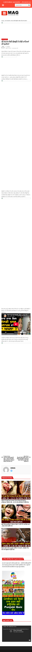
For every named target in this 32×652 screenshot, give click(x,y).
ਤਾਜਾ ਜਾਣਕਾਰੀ (7, 20)
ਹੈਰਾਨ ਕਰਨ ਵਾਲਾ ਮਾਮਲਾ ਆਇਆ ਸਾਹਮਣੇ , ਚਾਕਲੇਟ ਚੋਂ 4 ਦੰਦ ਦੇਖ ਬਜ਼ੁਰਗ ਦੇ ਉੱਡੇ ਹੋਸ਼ (15, 548)
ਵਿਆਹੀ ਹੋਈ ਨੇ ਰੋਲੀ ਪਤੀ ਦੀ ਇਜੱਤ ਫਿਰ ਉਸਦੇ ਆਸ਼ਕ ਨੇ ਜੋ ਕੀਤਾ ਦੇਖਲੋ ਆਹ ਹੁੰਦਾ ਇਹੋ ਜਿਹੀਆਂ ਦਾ (23, 459)
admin (8, 46)
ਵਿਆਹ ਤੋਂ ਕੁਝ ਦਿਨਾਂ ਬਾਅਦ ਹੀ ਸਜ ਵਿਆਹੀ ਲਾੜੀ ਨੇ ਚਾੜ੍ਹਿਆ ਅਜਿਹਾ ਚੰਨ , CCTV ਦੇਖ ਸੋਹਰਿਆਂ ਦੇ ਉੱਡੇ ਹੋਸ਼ (15, 501)
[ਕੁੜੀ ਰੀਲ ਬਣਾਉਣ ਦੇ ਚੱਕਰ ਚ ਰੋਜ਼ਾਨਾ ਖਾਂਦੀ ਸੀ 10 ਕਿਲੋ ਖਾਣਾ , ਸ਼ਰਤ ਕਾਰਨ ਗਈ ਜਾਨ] (16, 514)
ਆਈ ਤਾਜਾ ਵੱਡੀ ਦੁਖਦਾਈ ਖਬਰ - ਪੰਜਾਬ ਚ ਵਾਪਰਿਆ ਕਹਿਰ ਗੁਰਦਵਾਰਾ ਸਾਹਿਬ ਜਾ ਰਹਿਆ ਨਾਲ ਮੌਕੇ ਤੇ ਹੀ (8, 459)
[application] (16, 634)
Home (2, 20)
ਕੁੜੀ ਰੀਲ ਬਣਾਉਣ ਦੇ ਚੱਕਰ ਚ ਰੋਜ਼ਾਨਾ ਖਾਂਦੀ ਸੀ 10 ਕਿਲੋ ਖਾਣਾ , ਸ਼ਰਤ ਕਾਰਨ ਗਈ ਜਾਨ (15, 525)
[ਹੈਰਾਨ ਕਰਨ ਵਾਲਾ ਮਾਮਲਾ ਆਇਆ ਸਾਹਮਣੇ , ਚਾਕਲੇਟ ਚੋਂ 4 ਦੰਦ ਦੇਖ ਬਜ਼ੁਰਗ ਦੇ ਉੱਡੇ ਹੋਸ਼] (16, 537)
